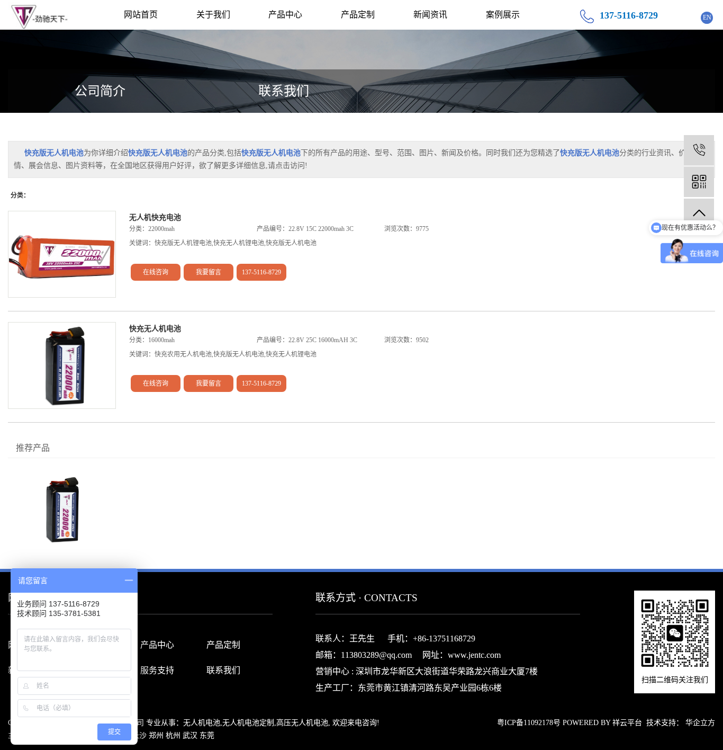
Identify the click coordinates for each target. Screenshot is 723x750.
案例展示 (503, 14)
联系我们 (283, 91)
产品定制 (358, 14)
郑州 (156, 735)
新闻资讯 (430, 14)
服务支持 (157, 670)
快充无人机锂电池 (238, 243)
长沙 (139, 735)
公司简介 (100, 91)
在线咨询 (155, 272)
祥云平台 (627, 723)
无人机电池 (201, 723)
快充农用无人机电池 (183, 354)
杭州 (173, 735)
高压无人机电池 (302, 723)
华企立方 (700, 723)
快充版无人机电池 (291, 243)
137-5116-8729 (261, 272)
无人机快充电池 (155, 217)
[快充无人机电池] (62, 365)
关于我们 (213, 14)
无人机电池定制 (248, 723)
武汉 (190, 735)
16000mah (161, 340)
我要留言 (208, 272)
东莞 (207, 735)
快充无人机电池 (155, 329)
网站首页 (141, 14)
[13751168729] (699, 150)
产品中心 (285, 14)
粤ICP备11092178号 (529, 723)
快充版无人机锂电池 (183, 243)
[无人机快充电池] (62, 254)
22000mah (161, 229)
